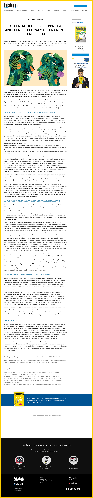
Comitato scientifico (45, 479)
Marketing (40, 10)
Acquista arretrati (81, 5)
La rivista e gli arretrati (46, 481)
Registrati (85, 3)
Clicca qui (38, 402)
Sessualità (56, 10)
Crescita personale (8, 10)
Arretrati (84, 10)
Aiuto (41, 482)
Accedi (78, 3)
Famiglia (48, 10)
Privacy (42, 484)
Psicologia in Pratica (22, 10)
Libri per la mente (75, 10)
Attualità (65, 10)
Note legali (16, 491)
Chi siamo (42, 478)
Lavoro (32, 10)
